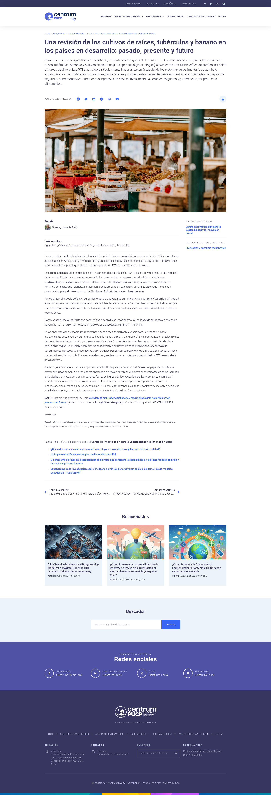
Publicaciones (153, 16)
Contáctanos (188, 4)
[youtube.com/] (188, 673)
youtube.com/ (202, 672)
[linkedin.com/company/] (95, 673)
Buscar (171, 624)
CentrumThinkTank (69, 675)
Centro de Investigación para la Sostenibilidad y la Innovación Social (121, 33)
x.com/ (152, 672)
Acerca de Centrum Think (109, 734)
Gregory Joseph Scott (64, 227)
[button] (78, 99)
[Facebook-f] (205, 3)
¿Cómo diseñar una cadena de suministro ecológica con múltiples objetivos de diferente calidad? (105, 449)
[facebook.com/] (49, 673)
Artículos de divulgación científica (68, 33)
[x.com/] (141, 673)
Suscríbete (169, 4)
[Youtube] (224, 3)
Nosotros (106, 16)
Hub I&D (222, 16)
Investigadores (133, 4)
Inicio (47, 33)
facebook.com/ (63, 671)
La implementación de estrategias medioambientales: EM (83, 454)
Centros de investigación (127, 16)
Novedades (152, 4)
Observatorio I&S (176, 16)
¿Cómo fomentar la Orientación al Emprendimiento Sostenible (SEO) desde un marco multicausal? (196, 568)
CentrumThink (112, 675)
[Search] (176, 753)
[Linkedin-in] (211, 3)
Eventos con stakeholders (201, 16)
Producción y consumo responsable (206, 247)
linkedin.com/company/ (114, 672)
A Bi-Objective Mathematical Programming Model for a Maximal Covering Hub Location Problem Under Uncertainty (73, 568)
